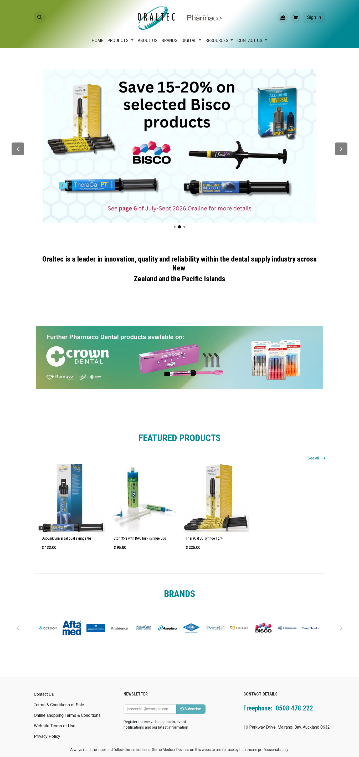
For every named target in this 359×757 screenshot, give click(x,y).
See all (314, 458)
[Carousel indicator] (179, 226)
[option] (179, 509)
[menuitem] (97, 40)
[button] (40, 17)
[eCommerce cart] (296, 17)
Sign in (314, 17)
